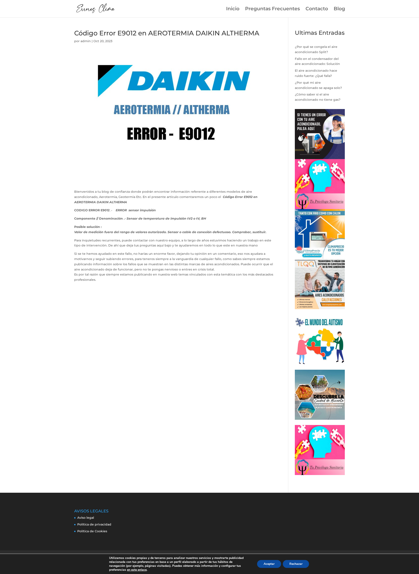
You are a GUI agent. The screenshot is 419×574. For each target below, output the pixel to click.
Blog (339, 9)
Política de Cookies (92, 531)
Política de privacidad (94, 524)
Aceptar (269, 564)
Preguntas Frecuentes (272, 9)
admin (86, 41)
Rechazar (295, 564)
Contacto (317, 9)
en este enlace (137, 570)
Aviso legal (85, 518)
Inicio (232, 9)
